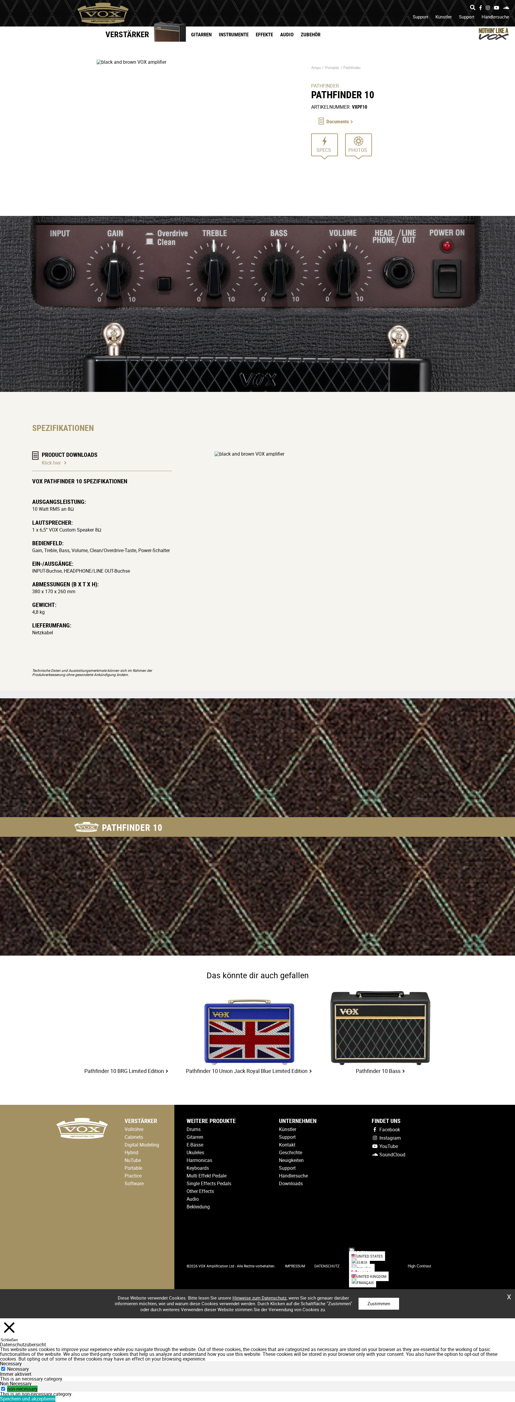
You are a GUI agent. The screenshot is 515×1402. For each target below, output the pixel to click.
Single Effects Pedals (209, 1183)
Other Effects (200, 1191)
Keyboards (198, 1168)
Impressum (295, 1266)
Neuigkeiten (291, 1160)
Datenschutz (326, 1266)
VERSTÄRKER (127, 34)
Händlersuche (495, 17)
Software (134, 1183)
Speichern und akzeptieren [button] (27, 1398)
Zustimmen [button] (378, 1303)
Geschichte (290, 1152)
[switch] (3, 1389)
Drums (194, 1129)
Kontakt (287, 1144)
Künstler (443, 17)
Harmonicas (199, 1160)
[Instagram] (488, 7)
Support (420, 17)
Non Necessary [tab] (16, 1383)
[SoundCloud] (506, 7)
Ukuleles (195, 1152)
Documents (337, 121)
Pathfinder (352, 67)
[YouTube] (496, 7)
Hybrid (131, 1152)
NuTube (133, 1160)
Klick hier (51, 462)
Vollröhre (134, 1129)
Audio (287, 34)
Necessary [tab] (11, 1363)
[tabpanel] (257, 1378)
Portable (332, 67)
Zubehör (310, 34)
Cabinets (134, 1137)
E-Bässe (195, 1144)
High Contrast (419, 1266)
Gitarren (201, 34)
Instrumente (234, 34)
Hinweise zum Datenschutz (259, 1298)
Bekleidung (198, 1206)
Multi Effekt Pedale (207, 1175)
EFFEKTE (264, 34)
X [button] (509, 1294)
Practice (133, 1175)
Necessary (18, 1369)
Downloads (291, 1183)
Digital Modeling (142, 1144)
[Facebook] (480, 7)
